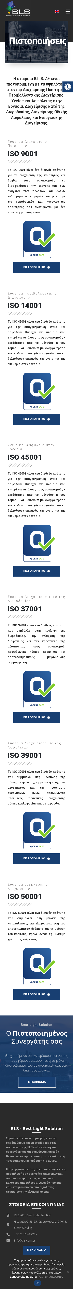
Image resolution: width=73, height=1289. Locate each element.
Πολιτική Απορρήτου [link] (50, 1276)
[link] (67, 86)
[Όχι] (68, 1272)
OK (38, 1283)
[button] (67, 11)
